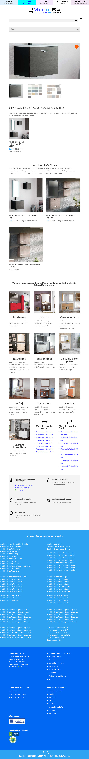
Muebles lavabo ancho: (44, 427)
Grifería (51, 704)
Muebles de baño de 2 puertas (58, 598)
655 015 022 (29, 485)
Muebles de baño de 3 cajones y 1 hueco (62, 622)
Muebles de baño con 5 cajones (58, 586)
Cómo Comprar (54, 660)
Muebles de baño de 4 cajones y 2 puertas (15, 628)
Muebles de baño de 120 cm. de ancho (61, 568)
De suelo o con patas (69, 360)
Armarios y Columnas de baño (58, 630)
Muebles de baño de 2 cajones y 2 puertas (15, 617)
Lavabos (52, 700)
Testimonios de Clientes (57, 676)
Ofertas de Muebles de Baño (10, 595)
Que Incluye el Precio (56, 663)
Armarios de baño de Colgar (57, 632)
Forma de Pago (54, 666)
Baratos (69, 403)
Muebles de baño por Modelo (10, 546)
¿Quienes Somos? (55, 657)
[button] (77, 47)
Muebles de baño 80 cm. (44, 440)
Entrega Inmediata (19, 446)
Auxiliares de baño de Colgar (57, 628)
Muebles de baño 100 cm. (44, 446)
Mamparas (53, 713)
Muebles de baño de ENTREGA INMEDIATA (15, 566)
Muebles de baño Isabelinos (10, 556)
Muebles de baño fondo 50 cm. (11, 586)
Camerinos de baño (54, 640)
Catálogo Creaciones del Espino (58, 549)
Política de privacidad (18, 694)
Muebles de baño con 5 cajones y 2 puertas (16, 632)
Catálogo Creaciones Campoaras (58, 546)
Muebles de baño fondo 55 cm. (11, 589)
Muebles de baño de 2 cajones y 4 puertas (15, 619)
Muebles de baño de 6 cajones (58, 589)
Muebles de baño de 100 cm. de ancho (61, 565)
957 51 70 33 (20, 485)
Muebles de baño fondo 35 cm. (11, 579)
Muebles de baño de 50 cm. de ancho (60, 553)
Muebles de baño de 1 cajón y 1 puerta (14, 610)
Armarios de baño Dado (55, 637)
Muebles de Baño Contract (9, 598)
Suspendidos (44, 358)
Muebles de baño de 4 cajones (58, 584)
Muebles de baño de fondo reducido (13, 577)
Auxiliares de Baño (55, 691)
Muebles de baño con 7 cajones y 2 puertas (16, 637)
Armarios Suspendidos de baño (58, 635)
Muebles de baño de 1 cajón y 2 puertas (14, 612)
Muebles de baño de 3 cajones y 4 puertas (62, 617)
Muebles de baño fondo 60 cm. (11, 591)
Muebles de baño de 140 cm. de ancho (61, 570)
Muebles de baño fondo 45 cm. (11, 584)
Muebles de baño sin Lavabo (10, 600)
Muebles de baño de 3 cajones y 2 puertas (62, 612)
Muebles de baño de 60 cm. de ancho (60, 555)
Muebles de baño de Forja (9, 571)
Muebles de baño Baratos (9, 564)
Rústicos (44, 317)
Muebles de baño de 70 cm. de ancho (60, 558)
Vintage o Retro (69, 317)
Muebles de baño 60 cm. (44, 435)
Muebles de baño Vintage (9, 554)
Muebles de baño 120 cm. (44, 449)
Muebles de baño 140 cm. (44, 452)
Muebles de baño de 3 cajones (58, 582)
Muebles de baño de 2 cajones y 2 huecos (15, 622)
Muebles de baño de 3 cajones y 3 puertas (62, 614)
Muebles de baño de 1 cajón (57, 577)
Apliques (52, 697)
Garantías (52, 673)
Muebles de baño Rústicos (9, 551)
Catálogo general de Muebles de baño (14, 544)
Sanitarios (52, 710)
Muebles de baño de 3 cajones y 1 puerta (62, 610)
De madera (44, 403)
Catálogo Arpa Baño (54, 544)
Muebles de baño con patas (10, 561)
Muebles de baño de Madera (10, 568)
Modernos (19, 317)
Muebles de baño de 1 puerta (58, 595)
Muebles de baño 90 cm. (44, 443)
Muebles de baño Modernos (10, 549)
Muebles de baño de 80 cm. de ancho (60, 560)
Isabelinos (19, 358)
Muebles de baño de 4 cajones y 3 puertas (15, 630)
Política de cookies (17, 697)
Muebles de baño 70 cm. (44, 438)
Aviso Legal (14, 691)
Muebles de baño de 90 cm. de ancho (60, 563)
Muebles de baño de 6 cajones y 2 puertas (15, 635)
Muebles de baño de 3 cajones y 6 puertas (62, 619)
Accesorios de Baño (56, 707)
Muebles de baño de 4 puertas (58, 603)
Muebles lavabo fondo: (67, 427)
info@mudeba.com (23, 488)
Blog (50, 679)
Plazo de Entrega (55, 669)
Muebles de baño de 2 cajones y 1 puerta (15, 614)
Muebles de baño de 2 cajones (58, 579)
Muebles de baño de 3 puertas (58, 600)
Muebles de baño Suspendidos (11, 559)
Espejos (51, 694)
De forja (19, 403)
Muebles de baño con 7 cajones (58, 591)
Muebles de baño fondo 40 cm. (11, 582)
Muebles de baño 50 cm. (44, 432)
